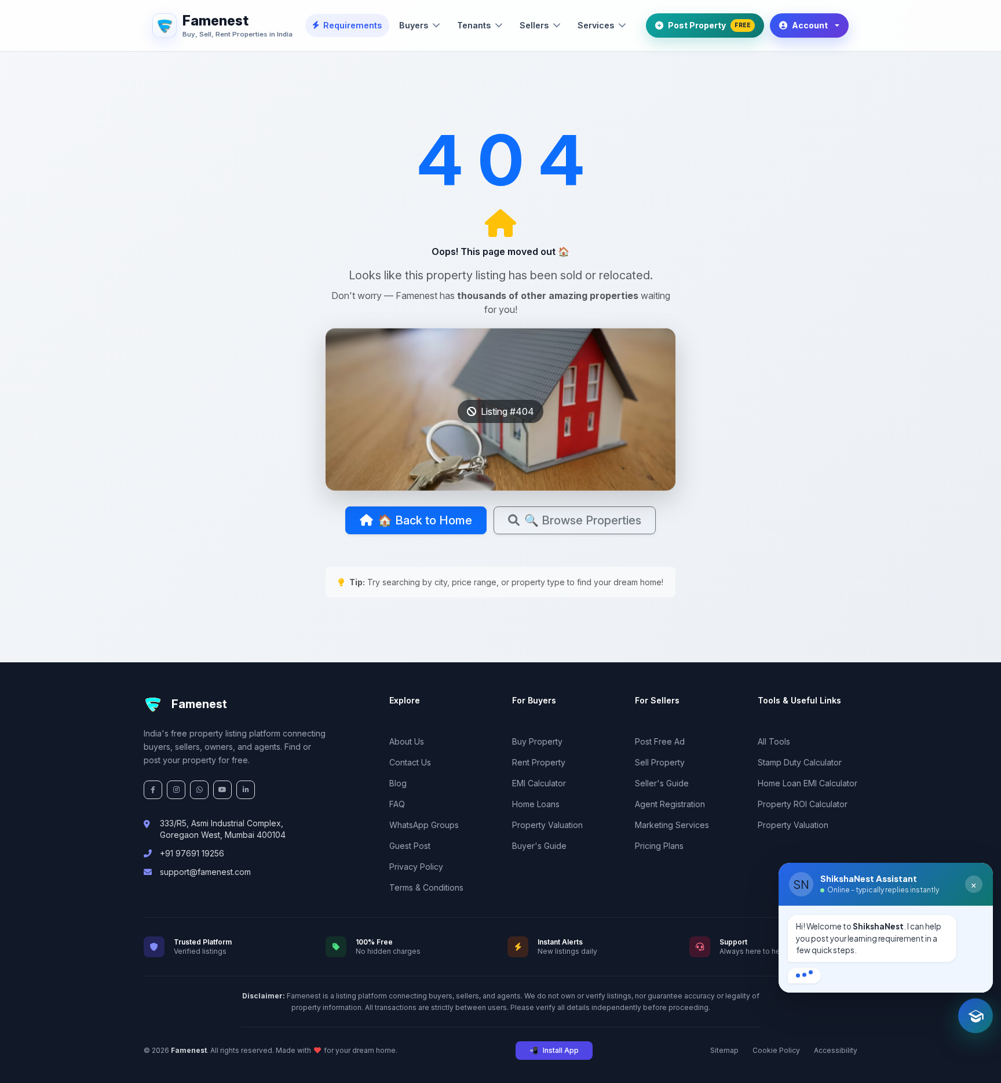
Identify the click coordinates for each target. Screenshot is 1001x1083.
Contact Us (410, 762)
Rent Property (538, 762)
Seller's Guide (662, 783)
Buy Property (537, 741)
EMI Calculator (539, 783)
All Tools (774, 741)
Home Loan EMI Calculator (807, 783)
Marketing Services (672, 825)
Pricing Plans (659, 846)
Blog (398, 783)
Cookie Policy (776, 1050)
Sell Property (660, 762)
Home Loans (536, 804)
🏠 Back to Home (425, 520)
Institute (957, 970)
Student (812, 970)
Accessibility (835, 1050)
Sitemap (724, 1050)
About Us (406, 741)
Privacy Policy (416, 866)
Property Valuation (547, 825)
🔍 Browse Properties (582, 520)
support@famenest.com (205, 872)
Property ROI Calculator (802, 804)
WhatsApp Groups (424, 825)
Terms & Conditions (426, 887)
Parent (863, 970)
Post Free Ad (660, 741)
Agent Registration (670, 804)
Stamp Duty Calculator (800, 762)
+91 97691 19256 (192, 853)
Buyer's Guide (539, 846)
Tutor (908, 970)
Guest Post (409, 846)
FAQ (397, 804)
